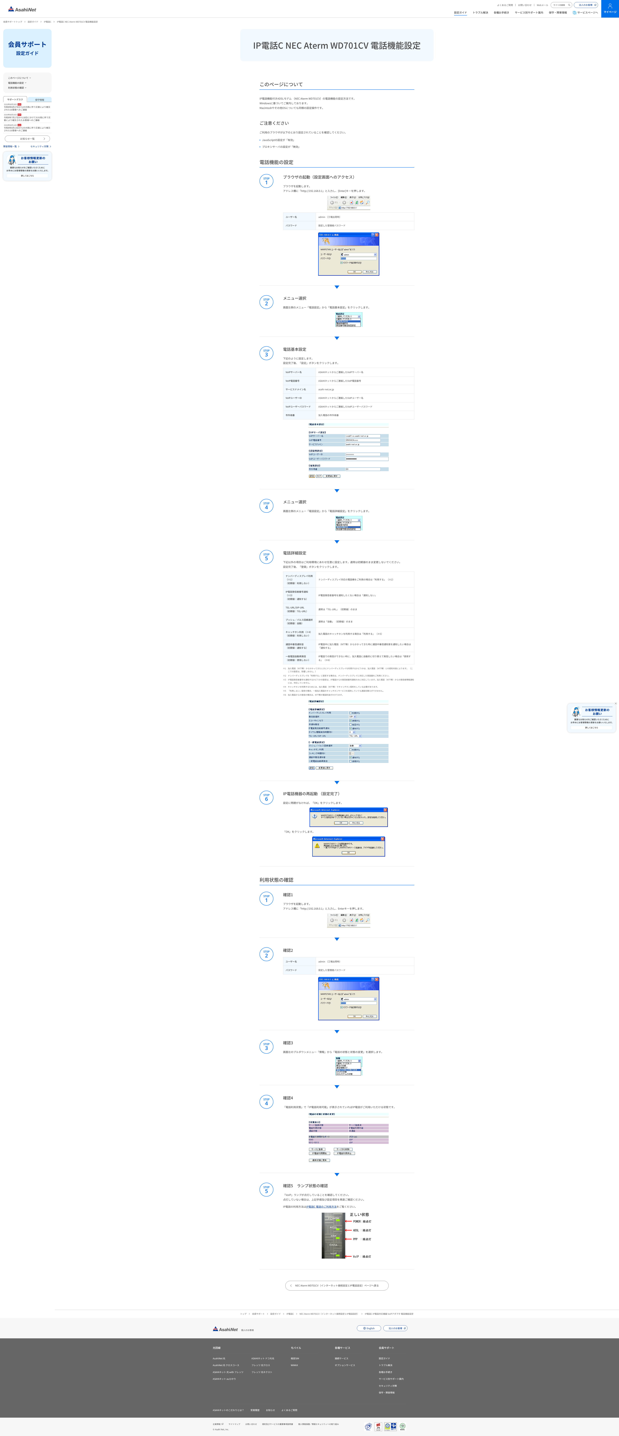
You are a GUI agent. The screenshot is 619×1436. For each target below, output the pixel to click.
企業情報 (217, 1424)
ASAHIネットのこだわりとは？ (228, 1410)
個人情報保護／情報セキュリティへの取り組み (318, 1424)
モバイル (296, 1348)
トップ (243, 1313)
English (371, 1328)
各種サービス (342, 1348)
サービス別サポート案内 (529, 12)
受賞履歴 (255, 1410)
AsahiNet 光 (219, 1358)
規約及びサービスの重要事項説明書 (277, 1424)
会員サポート (258, 1313)
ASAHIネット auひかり (224, 1378)
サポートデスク (15, 99)
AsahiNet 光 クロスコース (226, 1365)
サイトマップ (234, 1424)
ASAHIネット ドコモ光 (262, 1358)
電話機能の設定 (16, 82)
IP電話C (47, 21)
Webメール (542, 5)
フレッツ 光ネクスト (261, 1372)
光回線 (217, 1348)
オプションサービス (345, 1365)
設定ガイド (460, 12)
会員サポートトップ (12, 21)
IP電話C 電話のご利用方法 (321, 1206)
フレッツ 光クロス (260, 1365)
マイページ (610, 12)
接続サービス (341, 1358)
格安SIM (295, 1358)
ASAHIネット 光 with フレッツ (228, 1372)
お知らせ (270, 1410)
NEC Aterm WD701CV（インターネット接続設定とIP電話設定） (329, 1313)
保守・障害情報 (558, 12)
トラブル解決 (480, 12)
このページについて (18, 77)
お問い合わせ (525, 5)
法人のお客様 (585, 4)
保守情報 (39, 99)
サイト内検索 (569, 5)
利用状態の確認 (16, 87)
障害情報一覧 (10, 146)
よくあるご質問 (505, 5)
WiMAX (294, 1365)
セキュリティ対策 (39, 146)
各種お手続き (501, 12)
